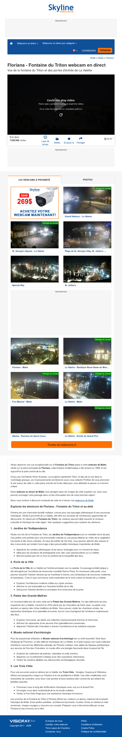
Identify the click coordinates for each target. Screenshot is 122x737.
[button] (75, 50)
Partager (81, 142)
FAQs (84, 720)
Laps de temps (45, 142)
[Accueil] (11, 43)
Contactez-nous (53, 731)
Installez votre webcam (56, 724)
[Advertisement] (61, 29)
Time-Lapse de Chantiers (57, 727)
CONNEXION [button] (89, 50)
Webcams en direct (27, 43)
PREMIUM (105, 50)
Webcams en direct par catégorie (59, 43)
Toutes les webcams (60, 444)
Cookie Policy (87, 727)
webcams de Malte (84, 500)
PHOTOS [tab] (88, 179)
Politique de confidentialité (93, 731)
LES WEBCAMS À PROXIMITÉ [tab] (34, 179)
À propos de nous (53, 720)
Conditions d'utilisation (92, 724)
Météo (57, 142)
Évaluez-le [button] (69, 142)
